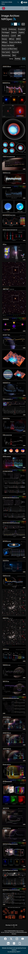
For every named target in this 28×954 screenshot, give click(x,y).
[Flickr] (14, 943)
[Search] (18, 3)
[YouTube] (22, 939)
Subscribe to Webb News (7, 3)
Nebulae (4, 39)
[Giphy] (19, 943)
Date (23, 58)
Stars (14, 55)
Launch (13, 35)
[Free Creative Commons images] (23, 24)
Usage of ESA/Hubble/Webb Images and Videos (14, 930)
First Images (5, 32)
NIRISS (18, 39)
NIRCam (11, 39)
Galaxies (13, 32)
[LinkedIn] (8, 943)
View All (4, 29)
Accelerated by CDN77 (14, 951)
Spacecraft (15, 52)
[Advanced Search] (12, 24)
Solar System (6, 52)
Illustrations (5, 35)
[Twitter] (11, 939)
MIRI (19, 35)
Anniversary (12, 29)
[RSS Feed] (14, 19)
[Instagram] (16, 939)
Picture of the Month (15, 42)
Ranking (17, 58)
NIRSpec (4, 42)
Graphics (21, 32)
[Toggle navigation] (24, 8)
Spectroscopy (6, 55)
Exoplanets (21, 29)
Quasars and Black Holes (9, 49)
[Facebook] (5, 939)
